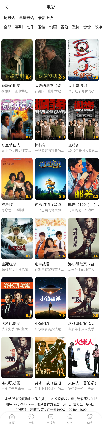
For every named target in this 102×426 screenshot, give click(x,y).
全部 (7, 27)
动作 (30, 27)
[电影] (31, 416)
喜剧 (19, 27)
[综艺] (70, 416)
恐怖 (76, 27)
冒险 (64, 27)
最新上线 (45, 18)
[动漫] (90, 416)
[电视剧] (51, 416)
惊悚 (87, 27)
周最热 (9, 18)
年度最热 (26, 18)
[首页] (12, 416)
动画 (53, 27)
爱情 (42, 27)
